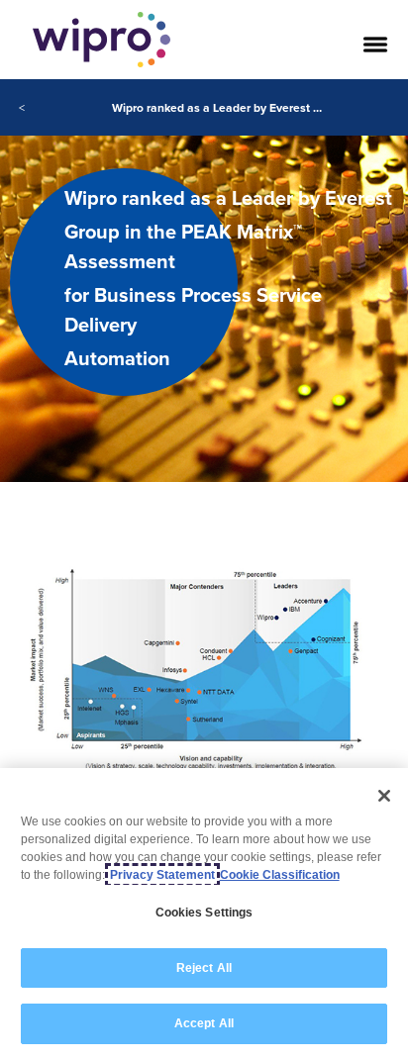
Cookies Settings (204, 912)
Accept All (204, 1023)
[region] (204, 914)
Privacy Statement (162, 875)
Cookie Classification (280, 875)
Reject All (204, 968)
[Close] (384, 796)
